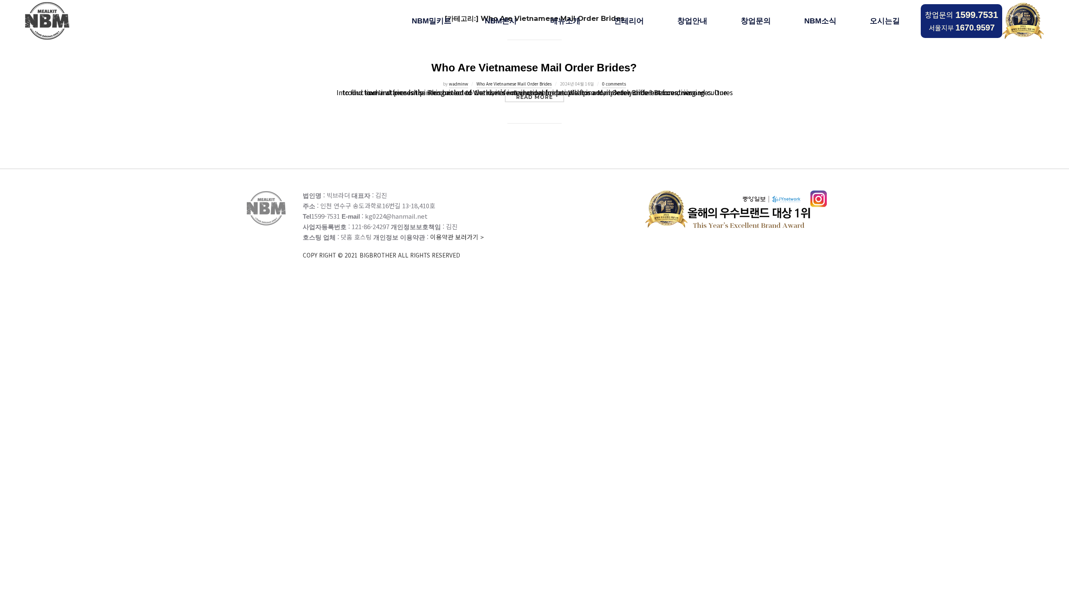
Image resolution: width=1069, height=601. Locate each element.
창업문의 (961, 14)
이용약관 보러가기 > (393, 245)
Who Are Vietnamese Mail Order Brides (514, 84)
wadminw (458, 84)
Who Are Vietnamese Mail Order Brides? (534, 67)
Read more (540, 96)
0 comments (614, 84)
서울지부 (962, 28)
